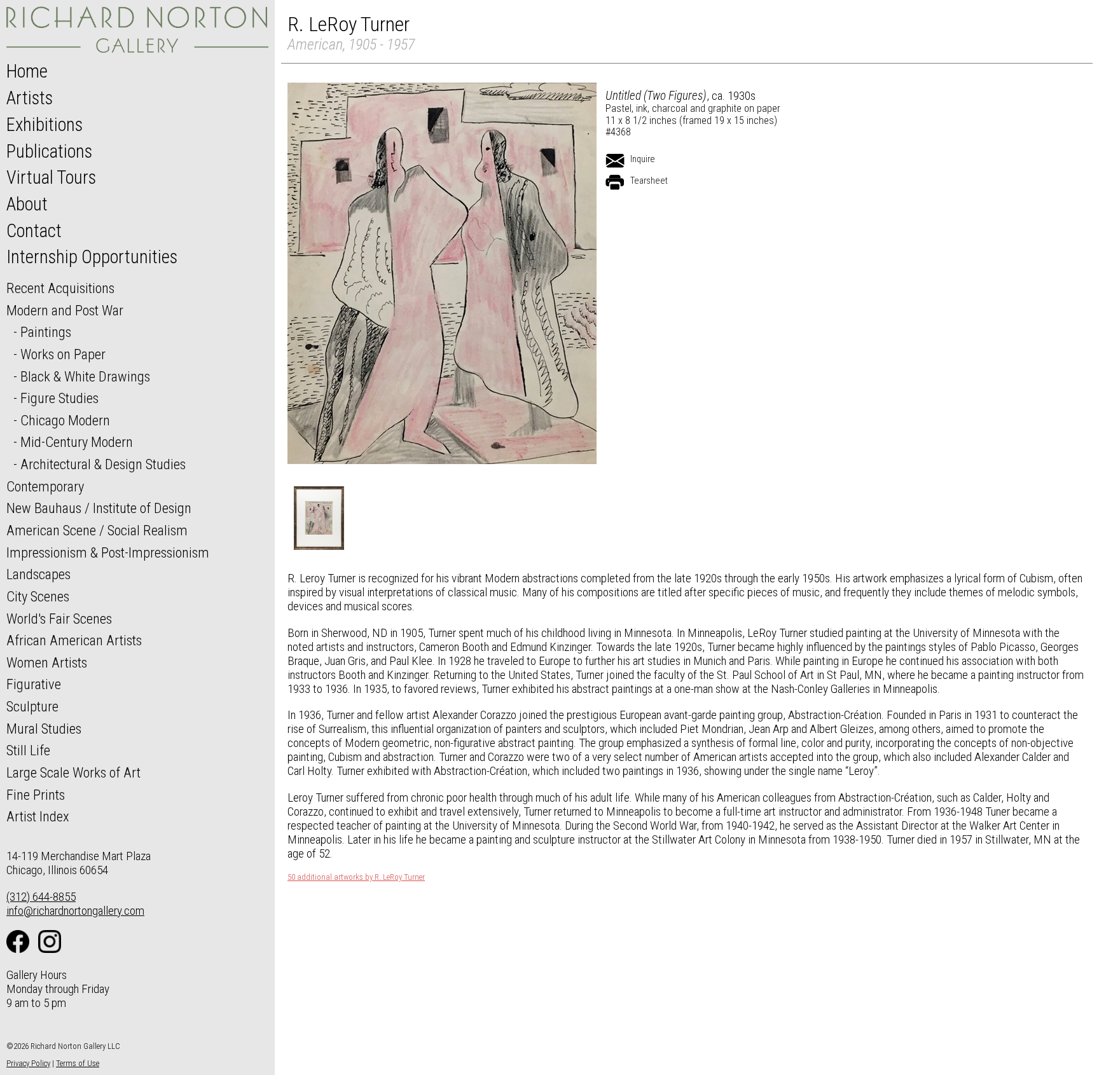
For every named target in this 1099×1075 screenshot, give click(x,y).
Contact (34, 231)
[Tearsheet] (615, 182)
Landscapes (38, 574)
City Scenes (37, 596)
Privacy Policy (28, 1063)
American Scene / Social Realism (97, 530)
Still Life (28, 750)
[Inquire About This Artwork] (615, 160)
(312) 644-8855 (41, 896)
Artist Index (37, 816)
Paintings (45, 332)
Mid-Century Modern (76, 442)
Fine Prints (35, 794)
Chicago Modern (65, 420)
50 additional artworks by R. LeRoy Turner (356, 877)
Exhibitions (44, 124)
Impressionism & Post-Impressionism (107, 552)
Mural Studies (43, 728)
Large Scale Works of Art (73, 772)
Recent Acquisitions (60, 288)
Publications (49, 151)
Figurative (33, 684)
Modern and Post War (64, 310)
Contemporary (45, 486)
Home (27, 71)
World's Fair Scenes (59, 618)
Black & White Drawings (85, 376)
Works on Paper (63, 354)
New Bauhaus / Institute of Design (98, 508)
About (27, 204)
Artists (29, 98)
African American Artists (74, 640)
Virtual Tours (51, 177)
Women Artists (46, 662)
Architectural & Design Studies (103, 464)
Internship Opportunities (91, 257)
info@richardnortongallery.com (75, 910)
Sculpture (32, 706)
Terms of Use (77, 1063)
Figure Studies (59, 398)
